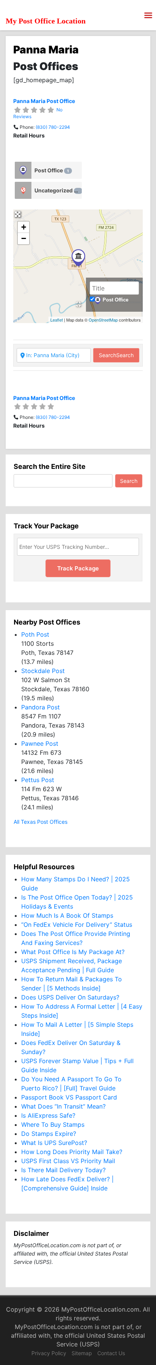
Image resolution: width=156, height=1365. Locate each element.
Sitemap (82, 1353)
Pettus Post (37, 780)
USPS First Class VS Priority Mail (68, 1161)
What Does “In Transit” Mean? (63, 1106)
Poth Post (35, 634)
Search (116, 355)
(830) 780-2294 (53, 127)
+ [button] (23, 227)
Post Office (51, 170)
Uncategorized (57, 190)
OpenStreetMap (103, 320)
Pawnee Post (39, 743)
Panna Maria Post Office (44, 101)
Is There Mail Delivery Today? (63, 1170)
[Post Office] (23, 170)
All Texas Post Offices (40, 821)
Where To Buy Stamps (52, 1124)
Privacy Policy (48, 1353)
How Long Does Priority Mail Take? (71, 1152)
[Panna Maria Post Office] (78, 257)
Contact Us (111, 1353)
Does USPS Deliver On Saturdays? (70, 997)
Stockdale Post (43, 671)
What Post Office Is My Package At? (73, 952)
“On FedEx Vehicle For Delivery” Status (76, 924)
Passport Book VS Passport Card (69, 1097)
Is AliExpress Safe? (48, 1115)
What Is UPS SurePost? (54, 1142)
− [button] (23, 238)
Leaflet (56, 320)
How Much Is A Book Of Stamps (67, 915)
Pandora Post (40, 707)
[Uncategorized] (23, 190)
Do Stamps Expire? (48, 1133)
